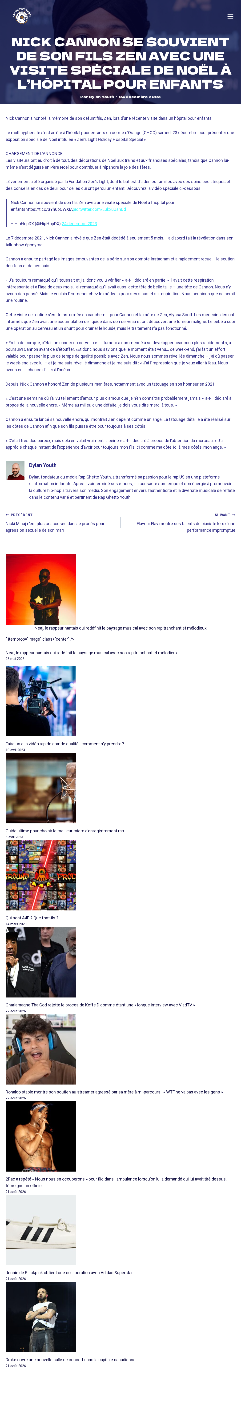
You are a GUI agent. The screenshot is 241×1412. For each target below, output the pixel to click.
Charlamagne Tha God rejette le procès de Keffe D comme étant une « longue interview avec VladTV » (100, 1004)
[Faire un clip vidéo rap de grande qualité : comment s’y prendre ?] (120, 701)
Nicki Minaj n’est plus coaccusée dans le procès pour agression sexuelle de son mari (55, 523)
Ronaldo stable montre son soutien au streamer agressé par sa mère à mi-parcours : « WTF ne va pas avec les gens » (114, 1091)
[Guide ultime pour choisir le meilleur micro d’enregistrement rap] (120, 788)
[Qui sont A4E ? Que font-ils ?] (120, 875)
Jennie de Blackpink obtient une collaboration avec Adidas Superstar (69, 1272)
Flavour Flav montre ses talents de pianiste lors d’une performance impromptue (186, 523)
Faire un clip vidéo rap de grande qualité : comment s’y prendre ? (65, 743)
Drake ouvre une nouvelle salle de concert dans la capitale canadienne (71, 1359)
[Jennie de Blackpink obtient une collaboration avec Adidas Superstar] (120, 1230)
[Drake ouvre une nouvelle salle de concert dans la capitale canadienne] (120, 1317)
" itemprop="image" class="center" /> (40, 639)
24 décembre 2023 (79, 223)
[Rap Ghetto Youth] (22, 16)
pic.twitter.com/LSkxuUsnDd (99, 209)
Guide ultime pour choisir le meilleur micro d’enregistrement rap (65, 830)
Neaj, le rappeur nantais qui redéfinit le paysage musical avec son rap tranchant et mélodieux (121, 628)
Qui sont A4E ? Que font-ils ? (32, 917)
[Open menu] (230, 16)
